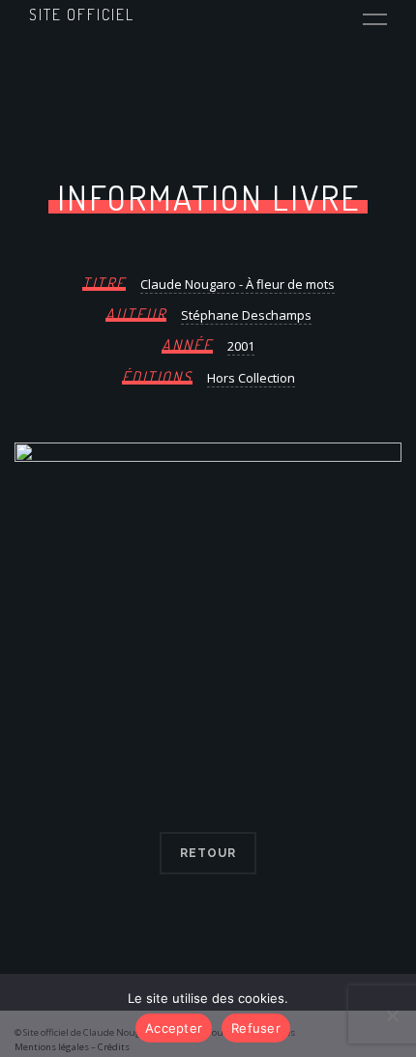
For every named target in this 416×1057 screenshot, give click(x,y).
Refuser (256, 1028)
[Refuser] (391, 1015)
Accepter (173, 1028)
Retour (208, 853)
